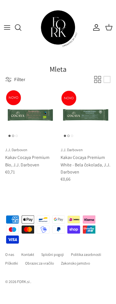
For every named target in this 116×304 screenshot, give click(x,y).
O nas (9, 254)
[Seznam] (107, 79)
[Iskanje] (21, 27)
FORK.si (23, 281)
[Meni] (7, 27)
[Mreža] (98, 79)
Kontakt (27, 254)
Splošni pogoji (52, 254)
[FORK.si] (58, 27)
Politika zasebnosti (86, 254)
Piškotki (11, 263)
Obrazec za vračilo (39, 263)
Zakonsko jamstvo (75, 263)
